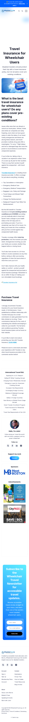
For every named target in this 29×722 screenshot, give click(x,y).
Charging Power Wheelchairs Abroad (15, 381)
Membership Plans (7, 679)
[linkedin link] (16, 445)
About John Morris (7, 692)
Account (4, 682)
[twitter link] (8, 445)
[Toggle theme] (22, 11)
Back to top (15, 717)
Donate (14, 458)
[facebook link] (12, 445)
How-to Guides (19, 679)
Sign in (3, 674)
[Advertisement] (14, 28)
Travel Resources (20, 682)
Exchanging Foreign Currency (14, 390)
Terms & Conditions (15, 711)
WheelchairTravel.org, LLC (17, 708)
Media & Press (6, 695)
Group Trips (18, 676)
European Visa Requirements (14, 388)
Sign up (4, 676)
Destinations (18, 674)
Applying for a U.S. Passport (14, 375)
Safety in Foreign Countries (14, 398)
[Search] (19, 11)
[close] (27, 3)
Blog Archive (18, 684)
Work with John (6, 700)
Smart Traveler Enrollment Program (14, 405)
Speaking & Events (7, 698)
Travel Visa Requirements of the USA (15, 412)
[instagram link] (21, 445)
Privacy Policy (5, 711)
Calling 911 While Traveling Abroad (14, 378)
